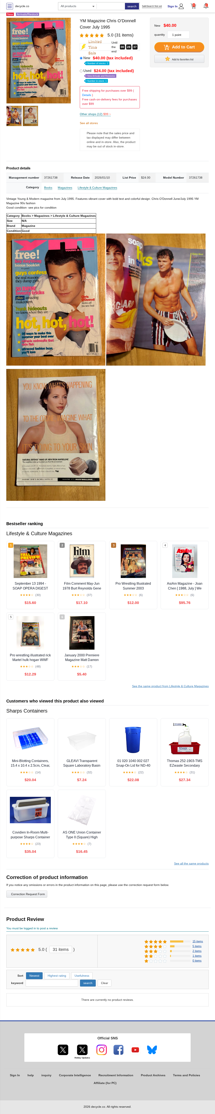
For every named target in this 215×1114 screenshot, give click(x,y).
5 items (197, 946)
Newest (34, 975)
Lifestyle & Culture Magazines (97, 187)
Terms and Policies (186, 1075)
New (108, 60)
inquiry (46, 1075)
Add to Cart (183, 47)
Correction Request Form (28, 894)
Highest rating (57, 975)
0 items (197, 960)
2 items (197, 951)
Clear (104, 983)
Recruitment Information (115, 1075)
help (31, 1075)
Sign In (173, 6)
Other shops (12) (95, 114)
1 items (197, 955)
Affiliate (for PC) (105, 1083)
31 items (61, 949)
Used (108, 75)
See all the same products (191, 863)
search (131, 6)
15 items (198, 941)
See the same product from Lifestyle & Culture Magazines (170, 686)
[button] (206, 5)
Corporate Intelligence (75, 1075)
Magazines (65, 187)
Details (86, 95)
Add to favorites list (182, 59)
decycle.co (22, 6)
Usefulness (82, 975)
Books (48, 187)
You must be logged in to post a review (32, 928)
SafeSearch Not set (152, 6)
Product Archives (153, 1075)
